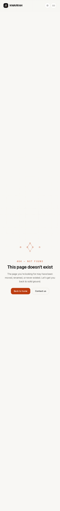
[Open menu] (54, 5)
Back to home (21, 291)
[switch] (47, 5)
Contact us (40, 291)
